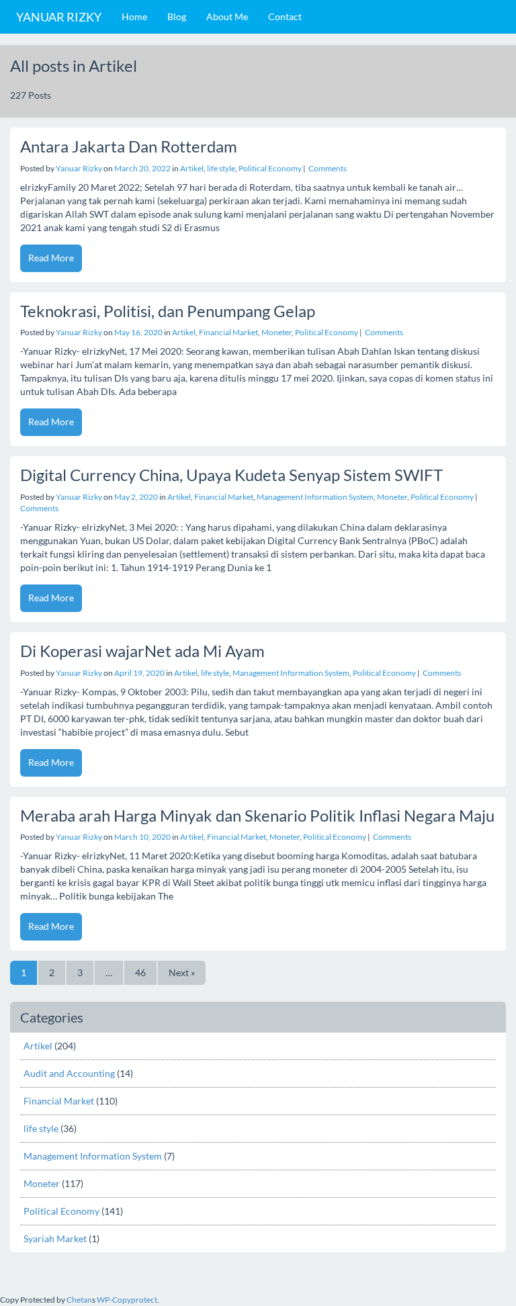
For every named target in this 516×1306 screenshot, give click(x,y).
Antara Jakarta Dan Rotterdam (128, 146)
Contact (285, 16)
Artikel (192, 168)
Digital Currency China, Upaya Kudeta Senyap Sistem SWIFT (231, 474)
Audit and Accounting (69, 1073)
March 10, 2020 (142, 837)
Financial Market (228, 332)
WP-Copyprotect (127, 1300)
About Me (227, 16)
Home (134, 16)
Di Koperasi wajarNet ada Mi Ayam (142, 650)
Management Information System (315, 497)
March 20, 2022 (142, 168)
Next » (182, 972)
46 (140, 972)
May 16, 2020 (138, 332)
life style (221, 168)
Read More (51, 257)
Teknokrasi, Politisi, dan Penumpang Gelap (167, 310)
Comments (327, 168)
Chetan (79, 1300)
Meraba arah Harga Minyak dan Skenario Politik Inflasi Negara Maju (257, 815)
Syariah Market (55, 1238)
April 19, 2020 (139, 673)
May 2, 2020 (136, 497)
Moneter (276, 332)
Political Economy (270, 168)
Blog (176, 16)
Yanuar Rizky (58, 16)
